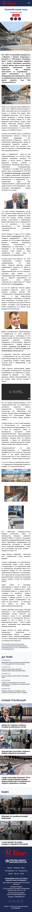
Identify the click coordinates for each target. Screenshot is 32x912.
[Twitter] (15, 18)
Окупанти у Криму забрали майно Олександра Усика (15, 676)
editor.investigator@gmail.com (16, 894)
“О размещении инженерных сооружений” (16, 173)
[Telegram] (19, 18)
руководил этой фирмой (17, 346)
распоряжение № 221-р (20, 236)
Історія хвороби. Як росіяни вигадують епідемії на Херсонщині (15, 843)
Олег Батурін (5, 772)
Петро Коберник (5, 745)
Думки (10, 873)
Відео (5, 792)
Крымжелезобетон (8, 647)
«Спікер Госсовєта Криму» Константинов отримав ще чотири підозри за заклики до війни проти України (16, 684)
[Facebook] (11, 18)
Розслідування (9, 870)
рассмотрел (18, 138)
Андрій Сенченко (10, 644)
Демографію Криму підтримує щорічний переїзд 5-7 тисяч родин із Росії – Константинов (16, 663)
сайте (5, 466)
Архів (22, 873)
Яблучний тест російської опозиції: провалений (15, 817)
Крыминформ (18, 284)
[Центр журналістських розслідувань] (9, 3)
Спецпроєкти (23, 870)
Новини (16, 15)
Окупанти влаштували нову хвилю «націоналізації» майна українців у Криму (14, 669)
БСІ (16, 870)
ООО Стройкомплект (21, 647)
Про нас (16, 873)
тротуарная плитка (8, 649)
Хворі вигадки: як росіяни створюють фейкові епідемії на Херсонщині (16, 752)
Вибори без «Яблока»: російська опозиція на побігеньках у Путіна (14, 726)
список (8, 175)
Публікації (16, 868)
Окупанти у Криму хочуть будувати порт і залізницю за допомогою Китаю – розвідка (14, 691)
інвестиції (14, 645)
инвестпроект (22, 645)
